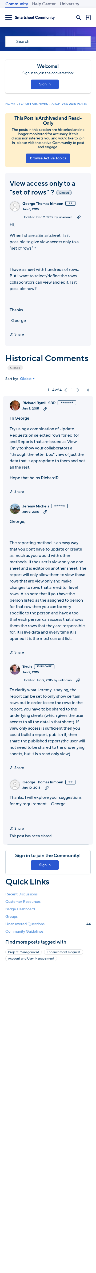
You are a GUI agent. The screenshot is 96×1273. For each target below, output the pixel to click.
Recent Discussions (21, 894)
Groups (11, 916)
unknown (65, 217)
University (69, 4)
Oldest (26, 379)
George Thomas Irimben (42, 203)
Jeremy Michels (35, 506)
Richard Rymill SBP (38, 403)
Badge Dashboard (20, 909)
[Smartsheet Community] (35, 17)
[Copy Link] (78, 217)
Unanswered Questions (48, 924)
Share (17, 335)
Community (16, 4)
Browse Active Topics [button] (48, 158)
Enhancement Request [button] (64, 952)
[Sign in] (88, 17)
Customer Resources (23, 901)
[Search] (78, 17)
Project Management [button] (23, 952)
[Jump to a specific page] (86, 390)
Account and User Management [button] (31, 958)
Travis (27, 667)
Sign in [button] (45, 84)
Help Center (44, 4)
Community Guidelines (24, 931)
